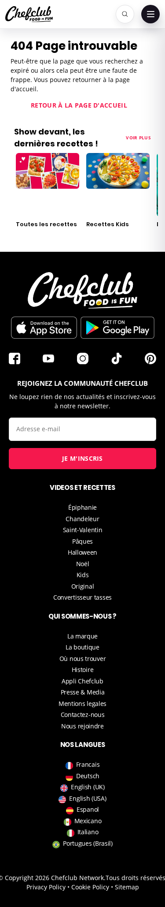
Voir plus (138, 137)
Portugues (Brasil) (88, 843)
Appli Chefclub (82, 681)
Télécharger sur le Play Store (117, 328)
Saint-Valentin (83, 530)
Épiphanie (82, 507)
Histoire (83, 669)
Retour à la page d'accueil (79, 105)
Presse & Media (83, 692)
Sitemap (127, 887)
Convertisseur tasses (82, 597)
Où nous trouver (82, 658)
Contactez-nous (83, 714)
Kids (83, 575)
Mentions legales (82, 703)
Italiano (88, 832)
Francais (88, 764)
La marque (82, 636)
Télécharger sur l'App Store (44, 328)
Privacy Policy (46, 887)
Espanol (88, 809)
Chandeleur (82, 519)
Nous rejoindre (82, 726)
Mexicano (88, 821)
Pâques (82, 541)
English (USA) (87, 798)
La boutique (82, 647)
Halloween (82, 552)
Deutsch (87, 776)
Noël (82, 564)
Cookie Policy (90, 887)
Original (82, 586)
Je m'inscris (82, 458)
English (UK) (87, 787)
